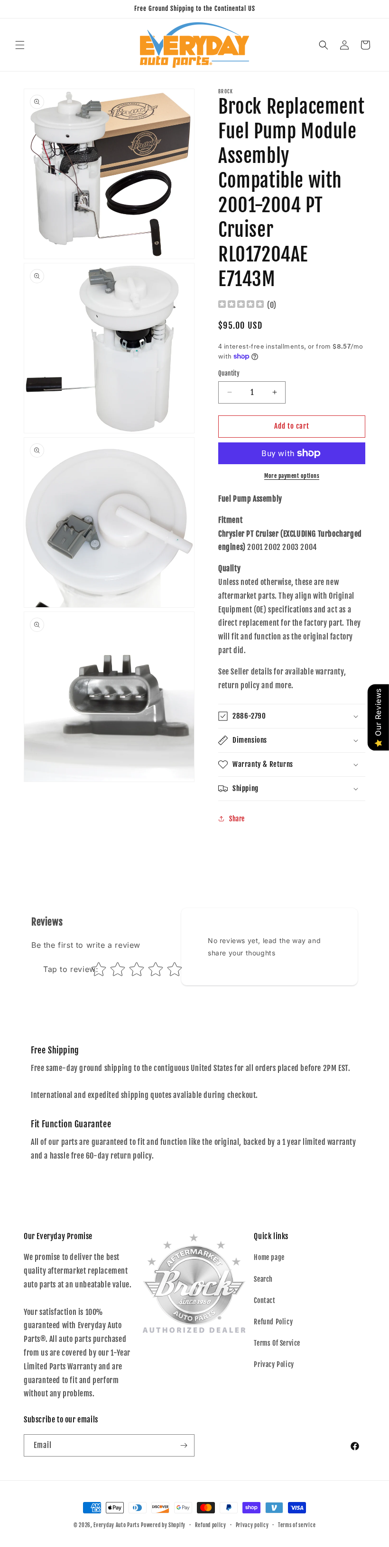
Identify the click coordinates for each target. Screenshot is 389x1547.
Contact (264, 1300)
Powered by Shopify (163, 1525)
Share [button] (237, 819)
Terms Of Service (277, 1343)
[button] (19, 45)
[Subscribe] (183, 1445)
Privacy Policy (274, 1364)
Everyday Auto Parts (116, 1525)
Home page (269, 1257)
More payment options (291, 475)
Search (263, 1279)
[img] (241, 305)
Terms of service (296, 1525)
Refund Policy (273, 1322)
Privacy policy (252, 1525)
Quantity (229, 373)
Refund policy (210, 1525)
